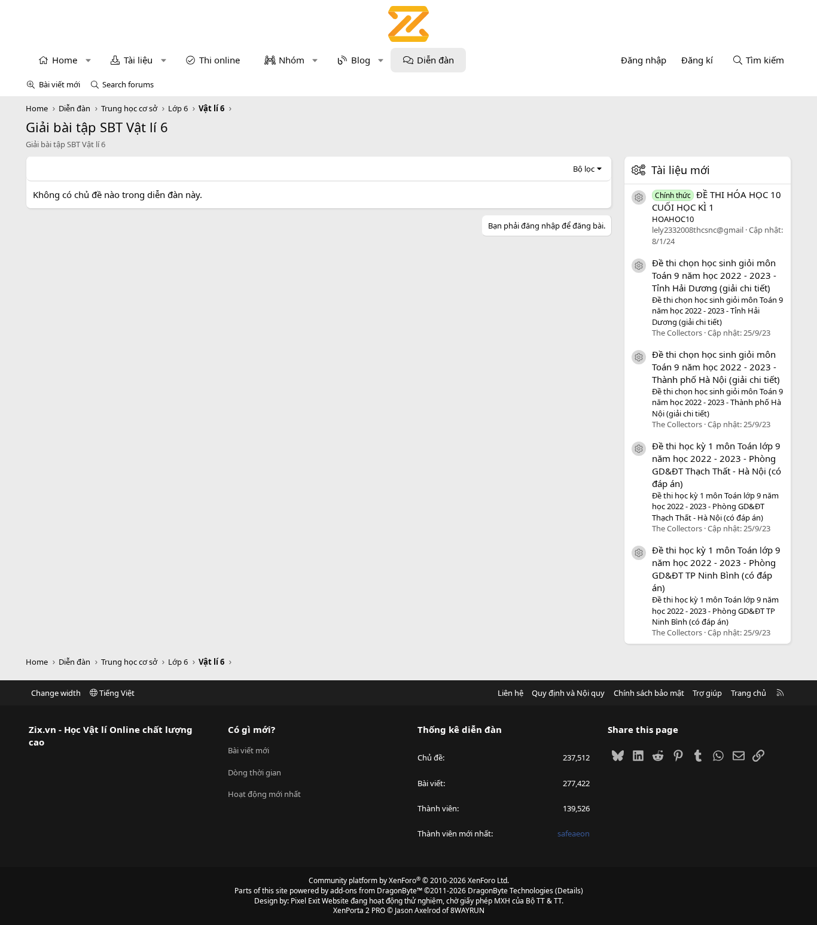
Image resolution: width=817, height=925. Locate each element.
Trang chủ (748, 692)
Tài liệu (138, 60)
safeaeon (573, 833)
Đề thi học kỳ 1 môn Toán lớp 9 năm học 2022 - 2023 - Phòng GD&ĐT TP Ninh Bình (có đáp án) (716, 569)
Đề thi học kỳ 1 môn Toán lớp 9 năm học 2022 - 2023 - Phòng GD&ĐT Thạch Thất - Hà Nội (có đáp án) (716, 464)
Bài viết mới (59, 84)
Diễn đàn (435, 60)
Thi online (219, 60)
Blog (360, 60)
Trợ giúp (707, 692)
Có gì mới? (251, 729)
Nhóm (291, 60)
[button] (88, 60)
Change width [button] (56, 692)
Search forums (128, 84)
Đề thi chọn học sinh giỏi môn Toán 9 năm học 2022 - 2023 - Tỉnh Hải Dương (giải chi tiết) (714, 275)
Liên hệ (510, 692)
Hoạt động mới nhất (264, 794)
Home (64, 60)
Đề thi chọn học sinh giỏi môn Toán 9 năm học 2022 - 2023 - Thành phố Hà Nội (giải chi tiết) (716, 366)
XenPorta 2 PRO (359, 910)
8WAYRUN (467, 910)
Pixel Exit (305, 901)
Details (569, 891)
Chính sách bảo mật (649, 692)
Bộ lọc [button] (584, 168)
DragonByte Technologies (510, 891)
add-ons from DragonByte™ (376, 891)
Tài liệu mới (680, 170)
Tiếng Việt (116, 692)
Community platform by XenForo (409, 880)
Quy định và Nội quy (568, 692)
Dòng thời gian (254, 772)
